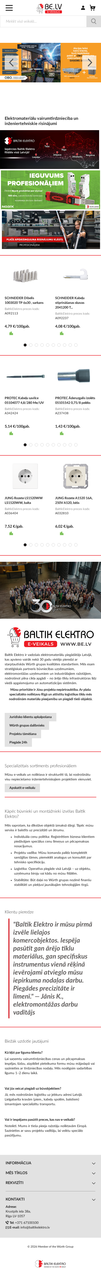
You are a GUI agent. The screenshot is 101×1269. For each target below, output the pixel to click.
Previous (12, 63)
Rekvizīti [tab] (14, 1183)
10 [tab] (76, 345)
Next (89, 63)
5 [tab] (47, 345)
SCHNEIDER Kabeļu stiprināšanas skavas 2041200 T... (70, 303)
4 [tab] (42, 345)
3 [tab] (36, 345)
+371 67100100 (27, 1223)
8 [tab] (64, 345)
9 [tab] (70, 345)
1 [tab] (25, 345)
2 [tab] (30, 345)
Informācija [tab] (18, 1163)
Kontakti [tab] (15, 1199)
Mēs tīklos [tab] (16, 1173)
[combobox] (50, 21)
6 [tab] (53, 345)
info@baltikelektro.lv (35, 1227)
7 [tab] (59, 345)
